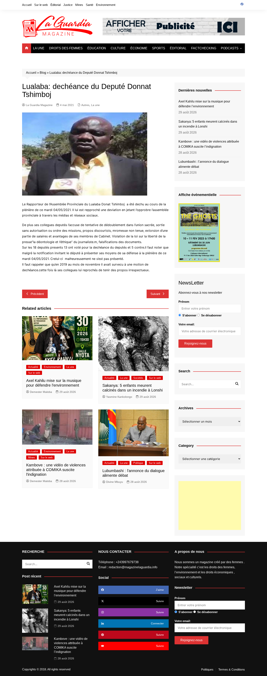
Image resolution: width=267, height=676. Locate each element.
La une (95, 105)
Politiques (207, 669)
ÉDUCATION (96, 48)
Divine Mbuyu (114, 481)
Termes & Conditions (231, 669)
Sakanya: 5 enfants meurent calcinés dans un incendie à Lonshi (207, 124)
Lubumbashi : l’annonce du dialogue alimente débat (203, 164)
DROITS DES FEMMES (66, 48)
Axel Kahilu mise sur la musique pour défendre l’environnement (204, 104)
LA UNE (38, 48)
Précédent (37, 293)
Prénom (183, 301)
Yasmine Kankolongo (119, 396)
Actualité (33, 366)
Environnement (105, 4)
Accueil (26, 4)
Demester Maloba (41, 391)
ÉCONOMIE (138, 48)
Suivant (155, 293)
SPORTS (158, 48)
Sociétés (138, 377)
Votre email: (186, 324)
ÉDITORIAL (178, 48)
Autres (85, 105)
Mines (79, 4)
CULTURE (118, 48)
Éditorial (55, 4)
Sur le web (41, 4)
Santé (89, 4)
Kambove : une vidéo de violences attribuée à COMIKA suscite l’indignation (56, 470)
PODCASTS (229, 48)
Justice (68, 4)
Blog (43, 72)
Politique (138, 462)
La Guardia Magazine (39, 105)
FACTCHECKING (203, 48)
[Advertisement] (209, 505)
